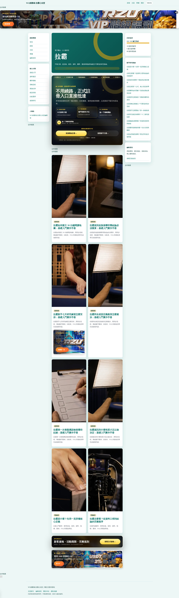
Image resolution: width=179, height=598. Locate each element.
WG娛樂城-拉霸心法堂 (35, 3)
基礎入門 (33, 72)
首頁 (31, 42)
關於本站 (46, 591)
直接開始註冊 (71, 133)
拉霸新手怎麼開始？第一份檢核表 (138, 110)
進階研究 (33, 100)
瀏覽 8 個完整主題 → (61, 68)
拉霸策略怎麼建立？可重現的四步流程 (138, 105)
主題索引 (31, 591)
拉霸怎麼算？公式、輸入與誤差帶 (138, 86)
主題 (133, 3)
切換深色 (149, 3)
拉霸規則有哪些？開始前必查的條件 (138, 81)
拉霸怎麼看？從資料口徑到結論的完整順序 (138, 75)
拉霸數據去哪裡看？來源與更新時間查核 (138, 122)
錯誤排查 (33, 92)
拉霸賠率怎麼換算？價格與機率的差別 (138, 98)
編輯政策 (33, 58)
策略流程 (33, 84)
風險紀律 (33, 88)
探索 (128, 3)
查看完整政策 (131, 158)
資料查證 (33, 76)
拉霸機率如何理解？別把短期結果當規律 (138, 92)
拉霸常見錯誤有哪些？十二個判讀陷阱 (138, 116)
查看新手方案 (103, 133)
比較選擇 (33, 96)
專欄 (137, 3)
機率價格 (33, 80)
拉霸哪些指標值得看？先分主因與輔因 (138, 129)
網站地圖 (54, 591)
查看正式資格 (110, 542)
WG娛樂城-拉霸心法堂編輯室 (39, 116)
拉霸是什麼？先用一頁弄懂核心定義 (138, 68)
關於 (142, 3)
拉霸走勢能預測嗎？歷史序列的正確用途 (138, 135)
